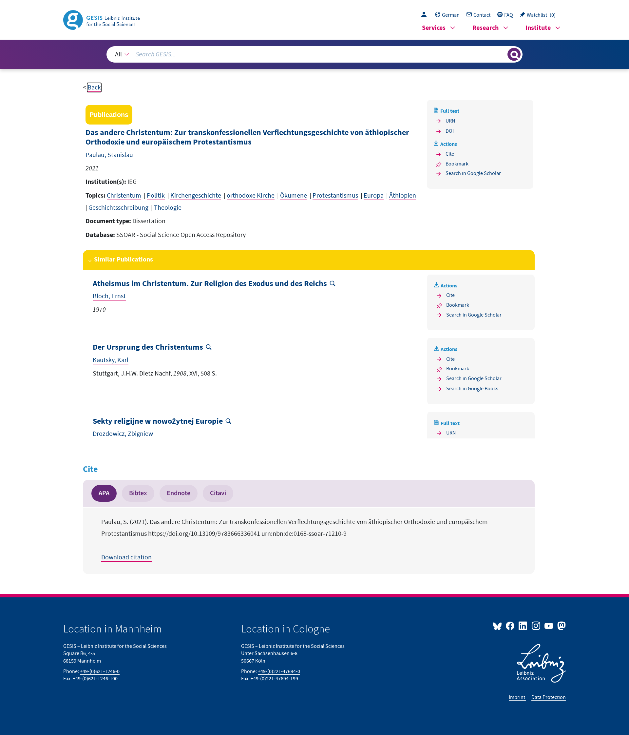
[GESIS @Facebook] (510, 625)
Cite (450, 154)
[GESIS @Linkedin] (523, 625)
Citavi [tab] (218, 493)
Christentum (124, 195)
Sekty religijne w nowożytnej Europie (158, 421)
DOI (450, 131)
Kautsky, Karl (110, 360)
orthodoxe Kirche (251, 195)
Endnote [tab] (178, 493)
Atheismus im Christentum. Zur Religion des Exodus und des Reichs (210, 284)
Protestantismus (335, 195)
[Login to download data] (425, 15)
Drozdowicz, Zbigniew (123, 434)
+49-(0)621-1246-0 (100, 671)
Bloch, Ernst (109, 296)
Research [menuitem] (485, 28)
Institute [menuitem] (538, 28)
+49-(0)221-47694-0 (279, 671)
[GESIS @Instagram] (536, 625)
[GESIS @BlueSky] (498, 625)
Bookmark (457, 164)
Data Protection (548, 697)
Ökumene (293, 195)
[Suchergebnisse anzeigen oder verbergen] (514, 54)
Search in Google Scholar (473, 173)
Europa (374, 195)
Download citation (126, 557)
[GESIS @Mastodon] (561, 625)
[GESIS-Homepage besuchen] (102, 19)
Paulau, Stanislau (109, 155)
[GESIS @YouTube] (549, 625)
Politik (156, 195)
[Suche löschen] (502, 54)
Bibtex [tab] (138, 493)
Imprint (517, 697)
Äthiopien (402, 195)
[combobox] (314, 54)
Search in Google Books (472, 388)
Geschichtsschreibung (118, 207)
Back (94, 87)
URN (450, 121)
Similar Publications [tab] (123, 259)
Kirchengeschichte (195, 195)
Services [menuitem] (434, 28)
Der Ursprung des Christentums (148, 347)
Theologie (167, 207)
